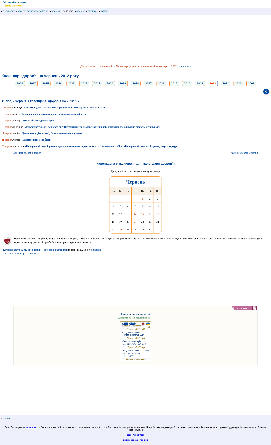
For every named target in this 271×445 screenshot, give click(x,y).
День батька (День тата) (35, 133)
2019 (123, 83)
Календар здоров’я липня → (246, 152)
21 (135, 221)
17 (157, 214)
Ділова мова (87, 66)
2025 (46, 83)
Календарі (106, 66)
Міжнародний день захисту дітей (70, 107)
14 (135, 214)
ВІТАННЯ (80, 11)
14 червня (7, 120)
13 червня (7, 114)
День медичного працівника (66, 133)
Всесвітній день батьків (37, 107)
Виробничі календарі (55, 249)
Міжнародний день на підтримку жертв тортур (150, 146)
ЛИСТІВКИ (92, 11)
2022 (84, 83)
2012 (174, 66)
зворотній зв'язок (135, 435)
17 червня (7, 133)
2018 (136, 83)
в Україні (96, 249)
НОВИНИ (55, 11)
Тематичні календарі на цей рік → (21, 253)
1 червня (6, 107)
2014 (187, 83)
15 (142, 214)
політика (7, 419)
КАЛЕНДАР (68, 11)
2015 (174, 83)
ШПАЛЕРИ (105, 11)
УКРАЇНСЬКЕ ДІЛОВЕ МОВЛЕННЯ (33, 11)
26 (120, 229)
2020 (110, 83)
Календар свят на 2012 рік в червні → (23, 249)
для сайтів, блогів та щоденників (135, 318)
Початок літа (97, 107)
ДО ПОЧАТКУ (8, 11)
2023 (71, 83)
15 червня (7, 127)
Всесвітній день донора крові (38, 120)
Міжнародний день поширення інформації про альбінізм (54, 114)
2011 (226, 83)
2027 (33, 83)
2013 (200, 83)
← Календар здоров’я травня (25, 152)
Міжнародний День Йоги (36, 139)
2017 (148, 83)
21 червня (7, 139)
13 (128, 214)
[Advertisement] (94, 40)
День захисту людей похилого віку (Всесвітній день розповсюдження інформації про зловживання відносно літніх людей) (93, 127)
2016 (161, 83)
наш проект (31, 427)
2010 (238, 83)
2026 (20, 83)
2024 (58, 83)
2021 (97, 83)
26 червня (7, 146)
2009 (251, 83)
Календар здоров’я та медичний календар (141, 66)
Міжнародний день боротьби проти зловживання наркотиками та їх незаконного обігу (73, 146)
